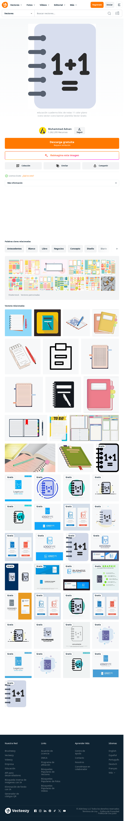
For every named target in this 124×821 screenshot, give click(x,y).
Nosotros (78, 762)
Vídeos (43, 4)
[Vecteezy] (5, 5)
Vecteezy (9, 755)
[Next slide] (112, 248)
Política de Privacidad (107, 811)
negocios (59, 248)
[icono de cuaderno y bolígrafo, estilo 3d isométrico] (76, 322)
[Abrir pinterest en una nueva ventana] (50, 810)
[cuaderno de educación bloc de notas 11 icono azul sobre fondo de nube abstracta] (105, 635)
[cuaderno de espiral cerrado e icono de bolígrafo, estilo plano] (47, 322)
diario (104, 248)
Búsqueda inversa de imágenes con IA (15, 781)
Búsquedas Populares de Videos (47, 791)
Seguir (80, 132)
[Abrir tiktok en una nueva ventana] (55, 810)
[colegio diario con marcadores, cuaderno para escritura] (76, 457)
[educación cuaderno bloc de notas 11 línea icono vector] (76, 635)
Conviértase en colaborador (81, 768)
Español (110, 755)
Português (111, 759)
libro (44, 248)
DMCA (44, 757)
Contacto (78, 757)
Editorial (58, 4)
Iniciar (110, 4)
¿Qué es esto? (28, 176)
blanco (31, 248)
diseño (90, 248)
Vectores (14, 4)
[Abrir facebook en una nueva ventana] (35, 810)
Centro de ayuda (79, 752)
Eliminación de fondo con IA (12, 788)
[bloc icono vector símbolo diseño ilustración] (61, 356)
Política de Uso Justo (105, 813)
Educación (10, 768)
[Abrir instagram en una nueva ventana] (40, 810)
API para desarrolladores (13, 774)
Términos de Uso (87, 811)
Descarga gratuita (62, 143)
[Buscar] (109, 13)
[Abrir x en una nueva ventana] (59, 810)
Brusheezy (10, 750)
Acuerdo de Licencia (46, 752)
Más (72, 4)
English (110, 750)
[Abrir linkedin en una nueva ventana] (45, 810)
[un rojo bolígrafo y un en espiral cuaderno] (23, 356)
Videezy (9, 759)
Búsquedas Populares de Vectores (47, 772)
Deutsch (110, 764)
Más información (15, 183)
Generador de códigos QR (12, 795)
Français (110, 768)
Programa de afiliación (47, 763)
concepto (75, 248)
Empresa (9, 764)
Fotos (30, 4)
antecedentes (14, 248)
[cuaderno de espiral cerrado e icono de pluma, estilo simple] (63, 394)
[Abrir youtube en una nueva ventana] (64, 810)
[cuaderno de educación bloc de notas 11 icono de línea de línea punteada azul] (47, 488)
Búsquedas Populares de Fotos (47, 781)
